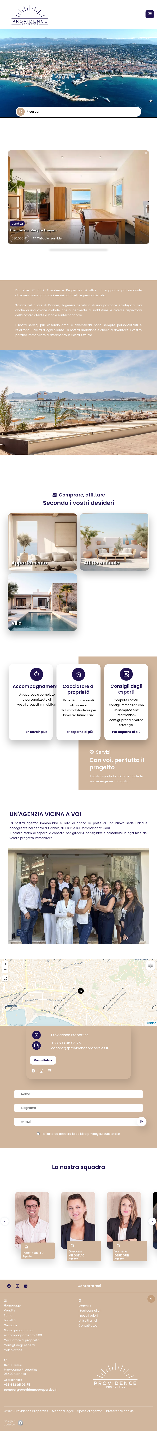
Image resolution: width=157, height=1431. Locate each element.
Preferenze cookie (120, 1411)
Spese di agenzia (89, 1411)
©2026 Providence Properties (26, 1411)
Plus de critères (34, 168)
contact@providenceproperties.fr (80, 1048)
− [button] (5, 969)
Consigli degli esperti (19, 1345)
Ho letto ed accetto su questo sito (81, 1134)
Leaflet (151, 1023)
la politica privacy (85, 1134)
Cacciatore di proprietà (21, 1340)
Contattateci (88, 1325)
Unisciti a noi (87, 1320)
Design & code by (10, 1422)
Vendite (10, 1310)
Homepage (12, 1305)
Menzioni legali (63, 1411)
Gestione (10, 1325)
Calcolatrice (13, 1350)
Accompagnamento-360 (23, 1335)
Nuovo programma (18, 1330)
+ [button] (5, 964)
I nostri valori (88, 1315)
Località (10, 1320)
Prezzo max (27, 151)
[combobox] (27, 121)
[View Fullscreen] (5, 978)
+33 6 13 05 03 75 (66, 1043)
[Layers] (150, 965)
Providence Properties (69, 1034)
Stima (8, 1315)
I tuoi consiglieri (89, 1310)
